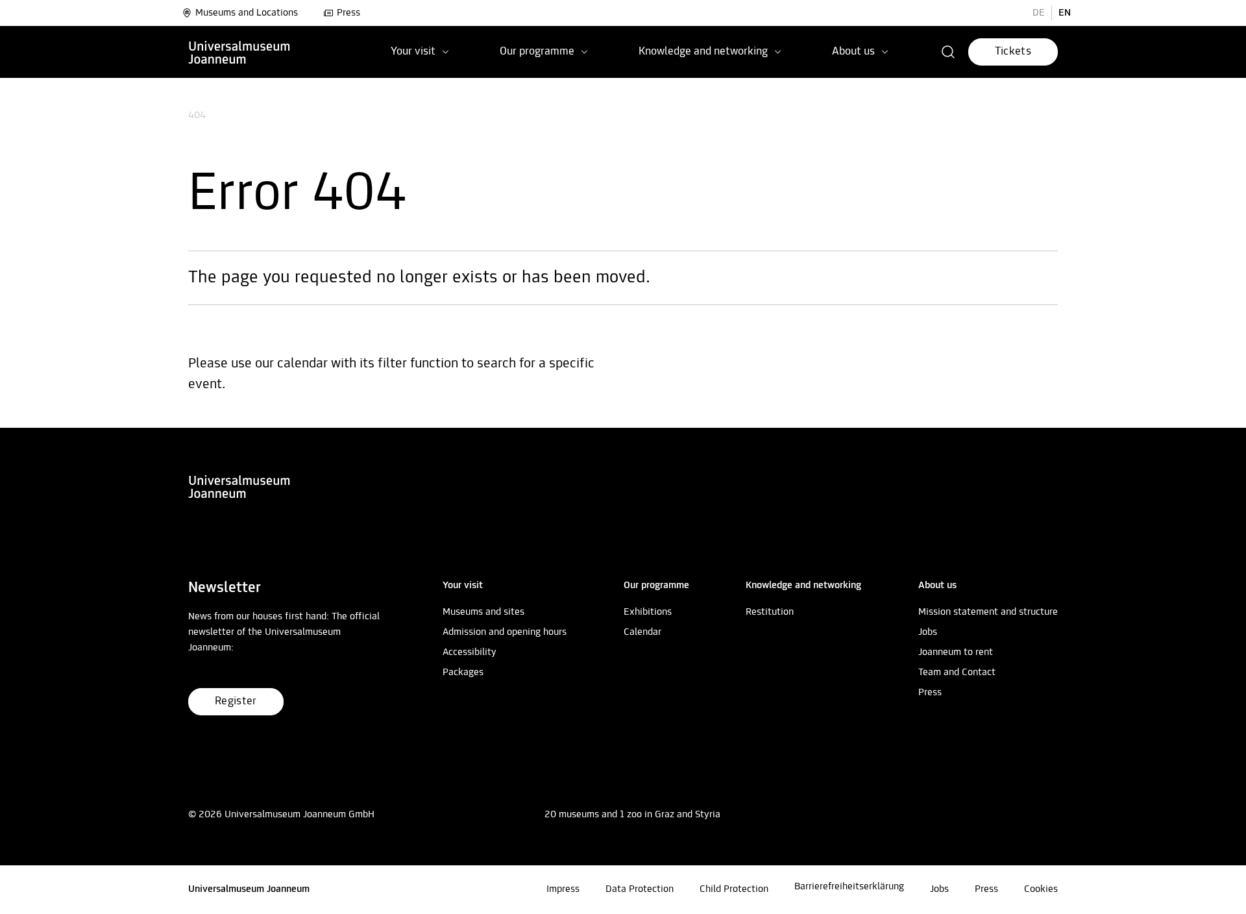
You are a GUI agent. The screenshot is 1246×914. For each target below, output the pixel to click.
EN (1064, 13)
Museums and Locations (246, 13)
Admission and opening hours (505, 632)
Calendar (642, 632)
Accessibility (469, 652)
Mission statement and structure (988, 612)
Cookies (1041, 889)
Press (348, 13)
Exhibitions (648, 612)
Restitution (770, 612)
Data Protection (639, 889)
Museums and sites (483, 612)
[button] (948, 52)
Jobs (927, 632)
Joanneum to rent (955, 652)
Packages (463, 672)
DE (1038, 13)
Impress (563, 889)
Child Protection (734, 889)
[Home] (239, 52)
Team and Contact (957, 672)
